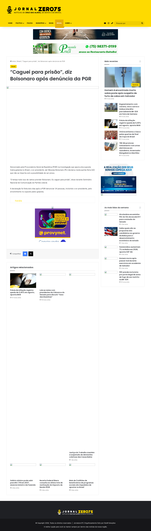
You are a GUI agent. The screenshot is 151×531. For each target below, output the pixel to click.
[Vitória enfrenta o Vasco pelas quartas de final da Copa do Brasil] (111, 135)
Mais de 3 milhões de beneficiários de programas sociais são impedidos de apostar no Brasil (81, 483)
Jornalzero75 (78, 523)
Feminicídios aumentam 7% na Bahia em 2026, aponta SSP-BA (129, 249)
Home (10, 23)
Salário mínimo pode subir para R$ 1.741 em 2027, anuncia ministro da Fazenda (23, 482)
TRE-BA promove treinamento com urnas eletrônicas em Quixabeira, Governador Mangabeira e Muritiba (129, 148)
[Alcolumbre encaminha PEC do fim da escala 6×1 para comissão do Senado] (111, 217)
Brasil (59, 23)
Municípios (40, 23)
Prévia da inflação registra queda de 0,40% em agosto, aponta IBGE (22, 292)
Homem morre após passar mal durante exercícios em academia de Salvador (130, 262)
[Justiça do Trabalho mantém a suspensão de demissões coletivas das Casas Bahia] (82, 361)
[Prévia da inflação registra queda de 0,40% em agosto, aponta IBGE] (23, 280)
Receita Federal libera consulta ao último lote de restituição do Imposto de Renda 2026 (51, 483)
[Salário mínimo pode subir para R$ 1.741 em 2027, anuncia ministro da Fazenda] (23, 470)
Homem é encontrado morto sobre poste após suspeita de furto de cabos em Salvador (121, 93)
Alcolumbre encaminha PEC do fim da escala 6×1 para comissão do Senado (129, 218)
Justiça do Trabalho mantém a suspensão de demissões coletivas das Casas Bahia (81, 454)
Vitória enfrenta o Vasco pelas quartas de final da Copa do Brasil (130, 134)
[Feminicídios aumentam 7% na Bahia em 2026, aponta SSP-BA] (111, 250)
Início (14, 61)
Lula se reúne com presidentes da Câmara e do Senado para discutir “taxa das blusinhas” (52, 293)
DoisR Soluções (109, 523)
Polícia (30, 23)
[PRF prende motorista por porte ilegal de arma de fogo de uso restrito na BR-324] (111, 275)
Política (19, 23)
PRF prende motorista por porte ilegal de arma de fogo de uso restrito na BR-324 (130, 276)
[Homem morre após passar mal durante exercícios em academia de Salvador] (111, 261)
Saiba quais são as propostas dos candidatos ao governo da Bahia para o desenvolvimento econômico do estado (129, 234)
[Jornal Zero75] (34, 10)
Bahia (51, 23)
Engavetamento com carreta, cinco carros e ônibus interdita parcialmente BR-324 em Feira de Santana (129, 109)
